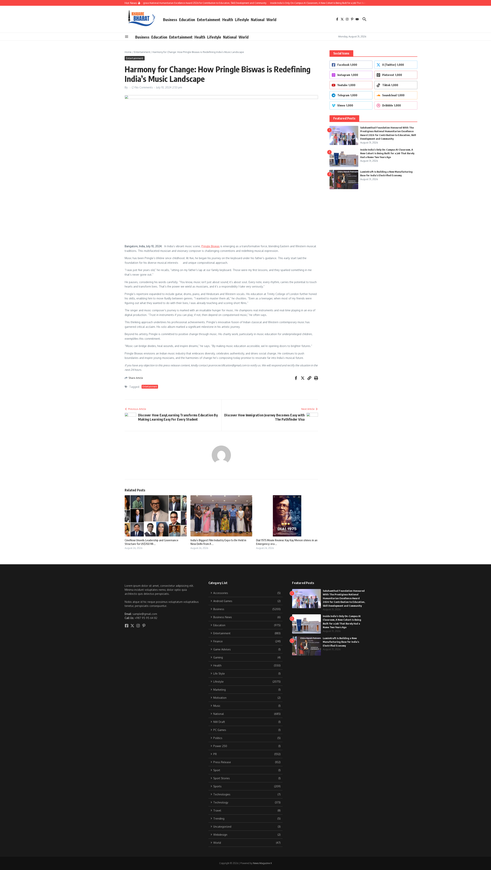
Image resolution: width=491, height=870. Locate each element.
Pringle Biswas (210, 246)
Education (187, 19)
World (271, 19)
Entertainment (208, 19)
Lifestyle (242, 19)
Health (227, 19)
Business (170, 19)
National (257, 19)
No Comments (144, 87)
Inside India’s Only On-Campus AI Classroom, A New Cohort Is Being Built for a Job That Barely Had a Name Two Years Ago (387, 153)
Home (128, 52)
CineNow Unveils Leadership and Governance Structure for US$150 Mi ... (151, 542)
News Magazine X (262, 863)
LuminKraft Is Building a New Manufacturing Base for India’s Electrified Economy (341, 642)
